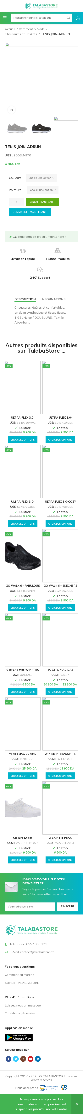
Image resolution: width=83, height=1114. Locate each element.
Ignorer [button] (77, 1104)
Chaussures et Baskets (21, 34)
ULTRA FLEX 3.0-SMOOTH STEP (22, 503)
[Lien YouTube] (30, 1059)
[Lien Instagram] (23, 1059)
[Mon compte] (78, 18)
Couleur (14, 178)
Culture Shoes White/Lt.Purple (23, 839)
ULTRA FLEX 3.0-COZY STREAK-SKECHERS (60, 503)
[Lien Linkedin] (38, 1059)
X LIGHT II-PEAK (60, 838)
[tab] (25, 299)
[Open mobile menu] (5, 18)
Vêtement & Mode (32, 29)
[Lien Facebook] (8, 1059)
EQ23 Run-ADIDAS (60, 670)
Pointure (15, 190)
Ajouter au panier (42, 201)
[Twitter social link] (16, 1059)
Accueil (10, 29)
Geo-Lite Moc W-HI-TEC (22, 670)
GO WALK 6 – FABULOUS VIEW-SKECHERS (23, 587)
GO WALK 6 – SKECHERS (60, 585)
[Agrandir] (11, 110)
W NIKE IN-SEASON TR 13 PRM (60, 755)
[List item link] (41, 974)
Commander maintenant (30, 211)
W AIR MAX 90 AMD (22, 754)
